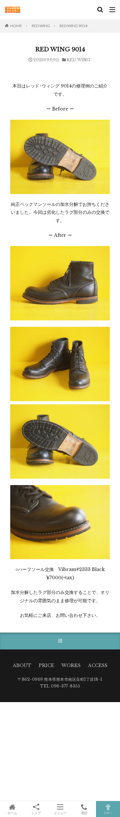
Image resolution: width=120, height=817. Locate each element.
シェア (36, 813)
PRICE (46, 665)
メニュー (60, 812)
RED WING (41, 25)
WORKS (71, 665)
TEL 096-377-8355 (60, 686)
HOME (16, 25)
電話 (84, 812)
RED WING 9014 (73, 25)
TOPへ (108, 812)
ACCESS (98, 665)
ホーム (12, 812)
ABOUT (22, 665)
